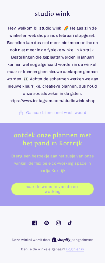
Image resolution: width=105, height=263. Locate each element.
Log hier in (75, 249)
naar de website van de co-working (53, 189)
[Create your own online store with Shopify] (62, 240)
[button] (52, 112)
